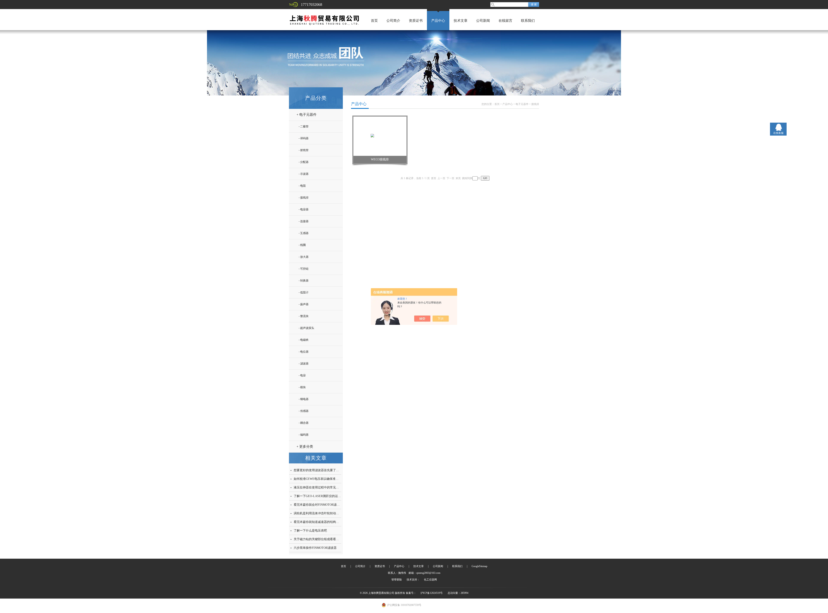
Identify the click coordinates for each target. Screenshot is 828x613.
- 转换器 (304, 280)
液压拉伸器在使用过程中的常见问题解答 (321, 487)
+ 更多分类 (304, 446)
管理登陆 (396, 579)
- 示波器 (304, 173)
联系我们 (528, 20)
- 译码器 (304, 138)
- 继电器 (304, 399)
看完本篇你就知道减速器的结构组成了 (319, 522)
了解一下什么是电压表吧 (310, 530)
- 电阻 (302, 185)
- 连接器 (304, 221)
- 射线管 (304, 150)
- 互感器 (304, 233)
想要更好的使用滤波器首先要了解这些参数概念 (325, 470)
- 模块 (302, 387)
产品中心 (438, 20)
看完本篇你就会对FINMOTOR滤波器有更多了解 (326, 504)
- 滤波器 (304, 363)
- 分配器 (304, 162)
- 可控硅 (304, 268)
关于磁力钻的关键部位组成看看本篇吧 (319, 539)
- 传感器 (304, 411)
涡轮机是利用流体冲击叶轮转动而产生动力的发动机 (328, 513)
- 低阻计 (304, 292)
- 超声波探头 (306, 328)
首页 (374, 20)
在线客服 (778, 132)
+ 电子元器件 (306, 114)
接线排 (535, 104)
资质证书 (416, 20)
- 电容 (302, 375)
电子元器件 (522, 104)
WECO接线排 (380, 159)
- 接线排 (304, 197)
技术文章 (460, 20)
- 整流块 (304, 316)
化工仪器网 (430, 579)
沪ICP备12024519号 (431, 592)
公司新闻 (483, 20)
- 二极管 (304, 126)
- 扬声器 (304, 304)
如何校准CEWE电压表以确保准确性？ (319, 478)
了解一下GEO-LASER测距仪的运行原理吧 (322, 496)
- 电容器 (304, 209)
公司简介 (393, 20)
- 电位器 (304, 351)
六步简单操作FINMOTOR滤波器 (315, 547)
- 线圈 (302, 245)
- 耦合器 (304, 422)
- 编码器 (304, 434)
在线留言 (505, 20)
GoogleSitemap (479, 566)
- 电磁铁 (304, 339)
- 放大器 (304, 256)
